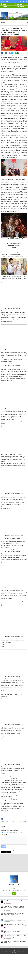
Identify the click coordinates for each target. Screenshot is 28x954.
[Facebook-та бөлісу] (2, 53)
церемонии (20, 135)
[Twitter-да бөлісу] (12, 53)
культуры (9, 369)
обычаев (17, 69)
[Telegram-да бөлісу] (10, 53)
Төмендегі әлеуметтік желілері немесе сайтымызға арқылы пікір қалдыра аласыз (13, 829)
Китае (4, 110)
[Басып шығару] (18, 53)
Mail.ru (5, 834)
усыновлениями (21, 208)
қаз (9, 0)
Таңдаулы (19, 4)
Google (22, 832)
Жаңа (4, 4)
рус (9, 2)
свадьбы (7, 456)
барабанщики (12, 417)
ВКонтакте (14, 832)
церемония (5, 590)
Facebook (6, 832)
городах (18, 80)
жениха (23, 541)
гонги (6, 189)
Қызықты (5, 6)
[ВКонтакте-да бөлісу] (6, 53)
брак (8, 315)
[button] (24, 821)
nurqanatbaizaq (14, 886)
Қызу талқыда (20, 6)
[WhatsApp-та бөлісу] (16, 53)
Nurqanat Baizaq (8, 819)
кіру (2, 830)
